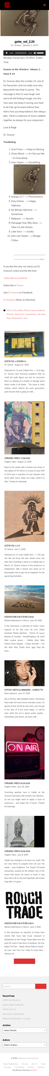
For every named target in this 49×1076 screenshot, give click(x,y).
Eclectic (10, 314)
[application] (24, 53)
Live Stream (19, 1067)
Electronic (19, 314)
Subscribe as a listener (15, 278)
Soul (25, 318)
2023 (9, 310)
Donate (25, 1064)
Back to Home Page (24, 961)
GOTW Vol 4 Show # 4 (11, 1000)
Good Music (30, 314)
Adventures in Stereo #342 (13, 1014)
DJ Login (7, 1067)
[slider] (40, 52)
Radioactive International (28, 1058)
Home (43, 1064)
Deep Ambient (37, 310)
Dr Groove (13, 292)
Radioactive (16, 318)
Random (41, 1067)
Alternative (18, 310)
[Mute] (35, 53)
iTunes (20, 285)
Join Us (34, 1064)
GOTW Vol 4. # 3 (9, 1009)
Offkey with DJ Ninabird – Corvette (16, 1018)
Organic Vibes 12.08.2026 (13, 1005)
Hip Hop (41, 314)
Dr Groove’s (9, 299)
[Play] (6, 53)
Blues (27, 310)
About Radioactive (10, 1064)
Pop (8, 318)
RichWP (33, 1070)
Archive (31, 1067)
